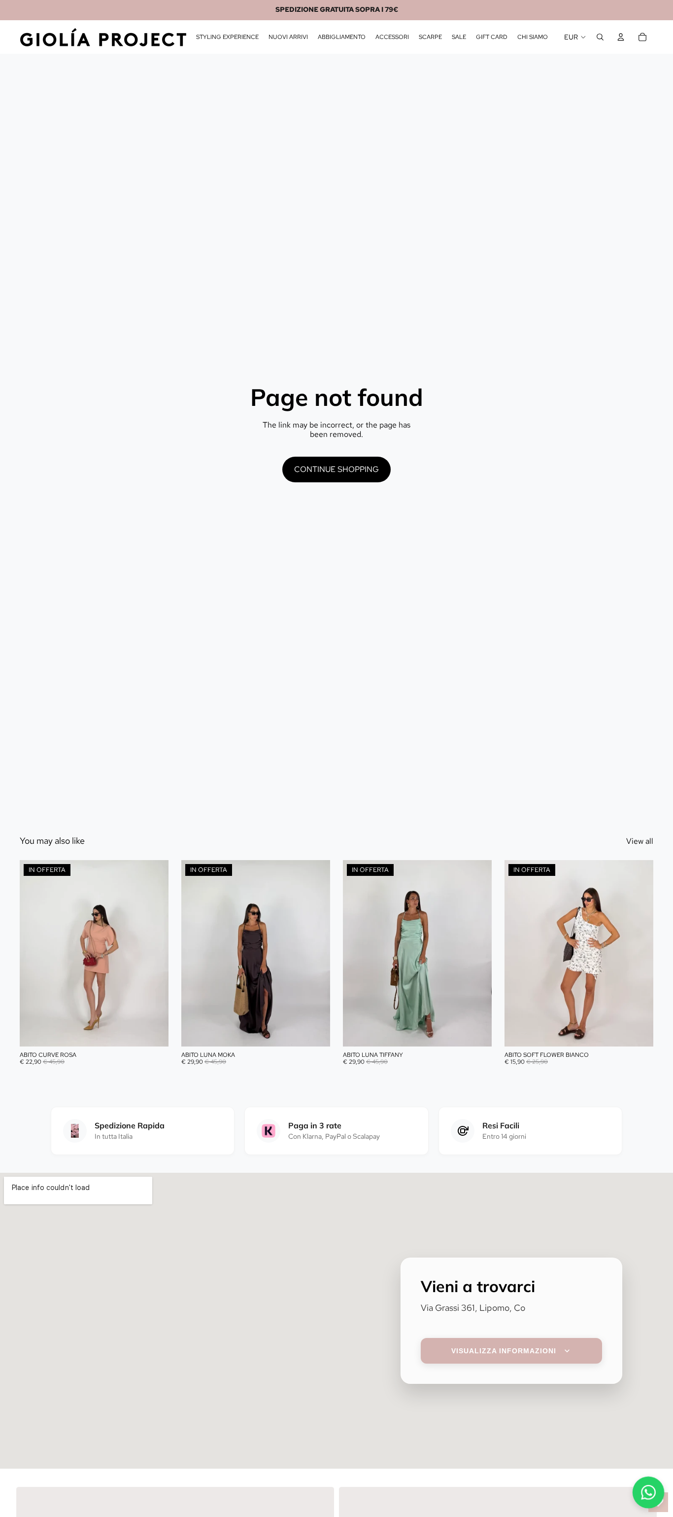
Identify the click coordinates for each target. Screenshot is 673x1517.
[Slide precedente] (34, 953)
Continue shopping (336, 469)
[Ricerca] (600, 37)
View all (639, 841)
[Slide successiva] (153, 953)
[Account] (621, 37)
